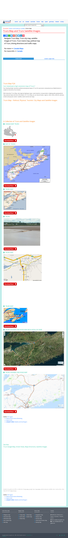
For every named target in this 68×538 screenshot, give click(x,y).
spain (46, 21)
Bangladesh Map (39, 514)
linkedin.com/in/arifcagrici (20, 422)
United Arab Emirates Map (41, 520)
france (38, 21)
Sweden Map (29, 516)
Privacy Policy (28, 535)
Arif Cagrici (10, 416)
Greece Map (37, 510)
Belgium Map (21, 510)
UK (23, 21)
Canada (19, 51)
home (10, 28)
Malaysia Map (39, 516)
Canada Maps (18, 48)
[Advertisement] (53, 47)
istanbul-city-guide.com (59, 519)
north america (16, 28)
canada (27, 21)
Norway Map (38, 522)
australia (33, 21)
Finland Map (22, 518)
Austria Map (22, 516)
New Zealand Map (7, 520)
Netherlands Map (7, 518)
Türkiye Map (22, 514)
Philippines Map (6, 514)
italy (42, 21)
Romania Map (39, 518)
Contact (52, 510)
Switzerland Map (7, 516)
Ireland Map (29, 514)
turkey (62, 21)
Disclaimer (4, 536)
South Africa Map (6, 510)
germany (51, 21)
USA (20, 21)
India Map (5, 522)
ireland (57, 21)
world (16, 21)
